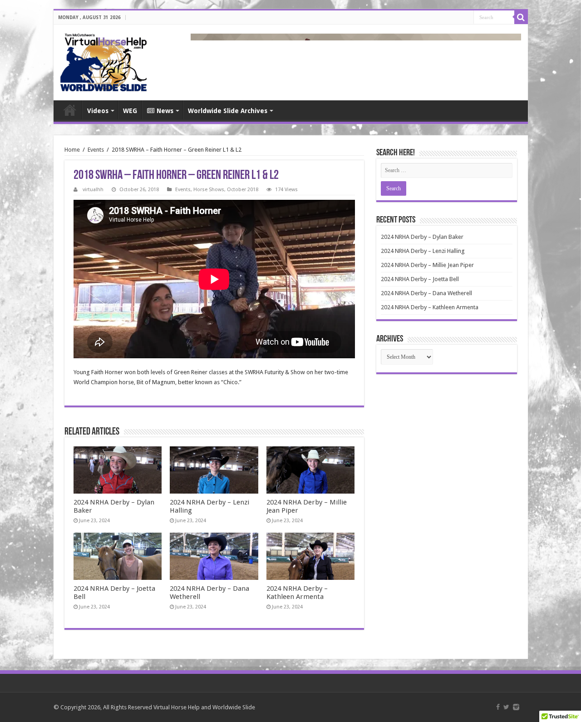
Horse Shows (208, 190)
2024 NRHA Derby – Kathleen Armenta (297, 592)
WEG (130, 110)
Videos (97, 110)
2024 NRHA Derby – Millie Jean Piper (427, 265)
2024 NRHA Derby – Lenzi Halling (423, 250)
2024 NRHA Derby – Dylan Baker (422, 236)
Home (70, 109)
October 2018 (242, 190)
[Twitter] (506, 707)
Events (96, 149)
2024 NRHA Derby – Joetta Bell (420, 279)
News (165, 110)
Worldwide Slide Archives (227, 110)
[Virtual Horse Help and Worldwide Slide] (103, 61)
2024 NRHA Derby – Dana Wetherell (426, 293)
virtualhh (93, 190)
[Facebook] (498, 707)
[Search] (521, 17)
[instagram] (516, 707)
